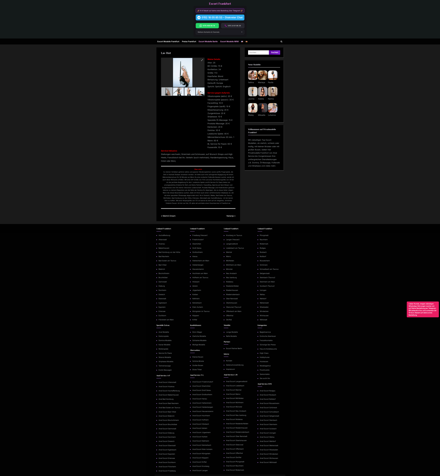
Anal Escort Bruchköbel (168, 424)
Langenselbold (232, 244)
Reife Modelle (231, 336)
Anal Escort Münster (234, 407)
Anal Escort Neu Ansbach (236, 411)
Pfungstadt (264, 235)
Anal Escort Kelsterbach (201, 445)
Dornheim (162, 290)
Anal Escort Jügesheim (201, 432)
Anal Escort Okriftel (233, 457)
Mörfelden (230, 261)
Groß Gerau (196, 248)
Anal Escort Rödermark (235, 470)
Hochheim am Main (200, 273)
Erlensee (162, 311)
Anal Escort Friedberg (167, 471)
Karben (195, 294)
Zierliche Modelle (199, 336)
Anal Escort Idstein (199, 428)
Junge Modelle (232, 332)
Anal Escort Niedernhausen (237, 428)
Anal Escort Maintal (233, 390)
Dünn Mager (197, 332)
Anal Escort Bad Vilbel (167, 412)
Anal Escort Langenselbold (236, 381)
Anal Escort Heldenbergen (202, 407)
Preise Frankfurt (189, 41)
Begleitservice (265, 332)
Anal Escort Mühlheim (234, 402)
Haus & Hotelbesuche (268, 349)
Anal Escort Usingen (268, 433)
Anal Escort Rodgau (267, 391)
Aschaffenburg (164, 235)
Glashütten (196, 244)
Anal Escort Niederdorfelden (237, 424)
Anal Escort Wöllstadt (268, 462)
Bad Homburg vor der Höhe (169, 252)
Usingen (263, 290)
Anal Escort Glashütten (201, 386)
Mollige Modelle (198, 345)
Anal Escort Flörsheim (167, 467)
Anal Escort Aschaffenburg (169, 391)
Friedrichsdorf (198, 240)
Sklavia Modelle (165, 357)
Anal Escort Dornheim (167, 437)
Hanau (195, 256)
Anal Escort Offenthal (234, 453)
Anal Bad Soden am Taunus (169, 408)
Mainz (228, 256)
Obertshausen (231, 303)
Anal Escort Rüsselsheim (269, 403)
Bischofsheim (164, 273)
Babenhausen (164, 248)
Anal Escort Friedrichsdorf (202, 382)
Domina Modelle (165, 340)
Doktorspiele (164, 336)
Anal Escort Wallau (267, 437)
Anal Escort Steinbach (268, 420)
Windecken (264, 311)
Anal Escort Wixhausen (269, 458)
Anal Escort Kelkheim (200, 441)
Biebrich (162, 269)
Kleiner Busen (197, 357)
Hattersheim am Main (200, 261)
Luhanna (272, 115)
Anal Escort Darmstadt (167, 429)
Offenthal (229, 315)
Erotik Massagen (165, 370)
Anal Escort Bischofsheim (169, 420)
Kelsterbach (197, 303)
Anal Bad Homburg (166, 399)
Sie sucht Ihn (265, 378)
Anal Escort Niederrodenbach (237, 432)
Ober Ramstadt (232, 299)
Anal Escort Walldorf (268, 441)
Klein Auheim (197, 307)
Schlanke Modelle (199, 340)
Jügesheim (196, 290)
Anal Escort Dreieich (167, 441)
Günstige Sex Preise (268, 345)
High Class (264, 353)
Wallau (262, 294)
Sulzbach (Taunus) (267, 286)
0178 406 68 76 (209, 26)
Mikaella (261, 115)
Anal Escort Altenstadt (167, 382)
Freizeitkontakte (266, 340)
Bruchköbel (163, 277)
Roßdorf (263, 256)
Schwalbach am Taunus (269, 269)
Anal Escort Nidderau (234, 419)
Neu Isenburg (231, 277)
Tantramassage (165, 366)
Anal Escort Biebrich (167, 416)
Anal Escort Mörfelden (235, 398)
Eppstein (162, 307)
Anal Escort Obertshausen (236, 440)
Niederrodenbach (233, 294)
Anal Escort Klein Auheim (202, 449)
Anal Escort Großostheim (202, 394)
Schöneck (264, 265)
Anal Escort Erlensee (167, 458)
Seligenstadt (265, 273)
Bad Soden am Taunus (167, 261)
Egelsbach (163, 303)
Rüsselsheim (265, 261)
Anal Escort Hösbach (200, 424)
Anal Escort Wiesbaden (269, 450)
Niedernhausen (232, 290)
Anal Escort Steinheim (268, 424)
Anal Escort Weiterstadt (269, 445)
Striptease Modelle (166, 361)
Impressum (230, 369)
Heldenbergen (198, 265)
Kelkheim (196, 299)
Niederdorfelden (232, 286)
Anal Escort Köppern (200, 458)
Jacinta (251, 99)
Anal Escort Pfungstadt (235, 462)
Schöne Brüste (198, 361)
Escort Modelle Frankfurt (168, 41)
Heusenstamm (198, 269)
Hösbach (195, 282)
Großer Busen (197, 365)
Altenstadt (163, 240)
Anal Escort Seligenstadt (269, 416)
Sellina (251, 82)
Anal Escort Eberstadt (167, 445)
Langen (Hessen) (232, 240)
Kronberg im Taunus (234, 235)
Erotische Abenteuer (268, 336)
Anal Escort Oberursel (234, 445)
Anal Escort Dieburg (166, 433)
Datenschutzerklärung (234, 365)
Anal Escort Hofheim (200, 420)
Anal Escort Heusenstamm (202, 411)
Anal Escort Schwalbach (269, 412)
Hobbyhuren (265, 357)
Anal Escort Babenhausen (169, 395)
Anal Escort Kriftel (199, 462)
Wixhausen (264, 315)
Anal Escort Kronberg (200, 466)
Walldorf (263, 299)
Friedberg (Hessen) (200, 235)
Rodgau (263, 248)
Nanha (271, 99)
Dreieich (162, 294)
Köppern (195, 315)
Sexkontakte (265, 374)
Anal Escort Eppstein (167, 454)
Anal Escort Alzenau (167, 386)
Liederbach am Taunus (235, 248)
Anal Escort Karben (200, 437)
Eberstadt (162, 299)
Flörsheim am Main (166, 320)
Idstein (195, 286)
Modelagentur (265, 366)
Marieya (261, 82)
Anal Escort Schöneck (268, 408)
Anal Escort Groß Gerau (201, 390)
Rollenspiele (163, 349)
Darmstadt (163, 282)
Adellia (261, 99)
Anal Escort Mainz (233, 394)
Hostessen (264, 361)
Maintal (229, 252)
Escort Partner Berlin (234, 348)
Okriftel (229, 320)
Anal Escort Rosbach (268, 395)
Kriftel (194, 320)
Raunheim (264, 240)
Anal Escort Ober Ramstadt (236, 436)
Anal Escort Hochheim (201, 416)
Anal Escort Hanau (199, 399)
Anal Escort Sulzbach (268, 429)
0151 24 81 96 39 (234, 26)
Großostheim (197, 252)
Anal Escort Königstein (201, 453)
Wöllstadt (263, 320)
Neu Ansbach (231, 273)
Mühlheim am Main (233, 265)
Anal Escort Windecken (269, 454)
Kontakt (229, 361)
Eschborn (162, 315)
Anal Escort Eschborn (167, 462)
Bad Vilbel (162, 265)
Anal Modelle (164, 332)
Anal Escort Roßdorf (268, 399)
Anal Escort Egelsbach (167, 450)
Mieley (251, 115)
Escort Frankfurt (220, 3)
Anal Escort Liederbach (235, 386)
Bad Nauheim (164, 256)
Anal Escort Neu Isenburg (236, 415)
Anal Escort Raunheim (234, 466)
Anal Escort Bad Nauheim (169, 403)
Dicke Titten (197, 369)
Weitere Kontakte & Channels (208, 32)
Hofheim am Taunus (200, 277)
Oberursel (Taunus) (233, 307)
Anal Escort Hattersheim (202, 403)
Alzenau (162, 244)
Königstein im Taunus (201, 311)
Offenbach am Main (233, 311)
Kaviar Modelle (164, 345)
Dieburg (162, 286)
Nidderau (229, 282)
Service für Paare (165, 353)
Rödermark (264, 244)
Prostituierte (264, 370)
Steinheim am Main (267, 282)
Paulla (270, 82)
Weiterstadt (264, 303)
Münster (229, 269)
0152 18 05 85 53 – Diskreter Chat (222, 17)
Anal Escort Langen (200, 470)
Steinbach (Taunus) (267, 277)
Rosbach (263, 252)
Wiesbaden (264, 307)
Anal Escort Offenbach (235, 449)
